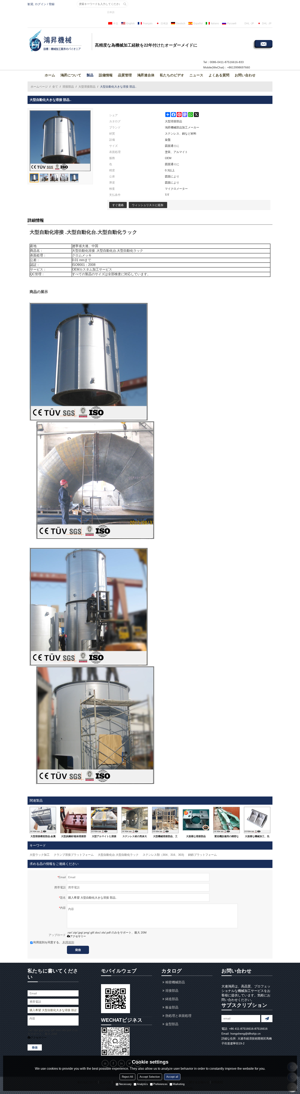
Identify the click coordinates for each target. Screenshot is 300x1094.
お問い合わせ (245, 75)
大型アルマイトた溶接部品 (104, 837)
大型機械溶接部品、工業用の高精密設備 (165, 837)
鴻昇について (70, 75)
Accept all (172, 1076)
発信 (78, 949)
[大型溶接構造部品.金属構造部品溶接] (43, 820)
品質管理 (125, 75)
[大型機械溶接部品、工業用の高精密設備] (165, 820)
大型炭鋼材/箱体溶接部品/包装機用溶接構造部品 (73, 837)
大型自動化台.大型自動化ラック (118, 854)
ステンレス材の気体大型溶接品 (134, 837)
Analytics (142, 1084)
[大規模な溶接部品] (196, 820)
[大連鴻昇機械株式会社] (59, 41)
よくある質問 (219, 75)
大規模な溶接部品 (196, 836)
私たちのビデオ (172, 75)
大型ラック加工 (40, 854)
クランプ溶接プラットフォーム (74, 854)
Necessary (125, 1084)
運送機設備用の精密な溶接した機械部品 (226, 837)
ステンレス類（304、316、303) (163, 854)
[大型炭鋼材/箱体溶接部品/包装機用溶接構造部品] (73, 820)
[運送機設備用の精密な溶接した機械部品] (226, 820)
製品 (90, 75)
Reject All (127, 1076)
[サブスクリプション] (266, 1018)
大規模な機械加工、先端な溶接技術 (257, 837)
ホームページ (39, 86)
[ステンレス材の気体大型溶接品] (134, 820)
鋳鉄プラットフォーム (202, 854)
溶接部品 (68, 86)
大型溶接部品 (87, 86)
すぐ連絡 (118, 205)
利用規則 (68, 942)
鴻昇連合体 (145, 75)
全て (55, 86)
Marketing (178, 1084)
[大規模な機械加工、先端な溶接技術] (257, 820)
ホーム (50, 75)
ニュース (196, 75)
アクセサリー (78, 936)
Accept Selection (150, 1076)
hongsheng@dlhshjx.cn (245, 1033)
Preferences (160, 1084)
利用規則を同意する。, (53, 942)
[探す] (125, 4)
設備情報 (106, 75)
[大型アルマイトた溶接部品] (104, 820)
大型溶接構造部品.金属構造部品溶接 (43, 837)
